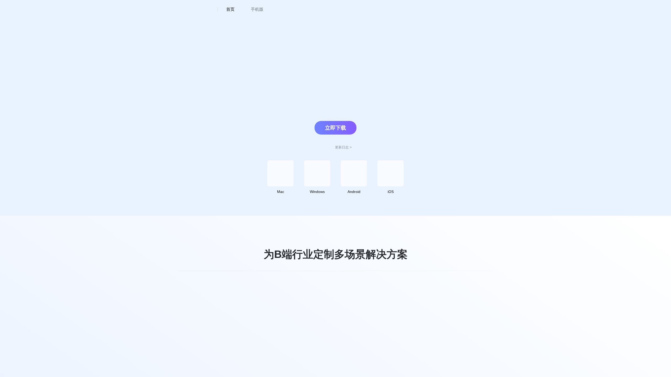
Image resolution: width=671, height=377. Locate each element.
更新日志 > (343, 147)
